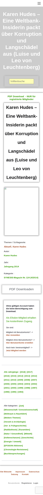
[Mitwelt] (28, 434)
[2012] (34, 376)
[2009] (20, 380)
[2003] (27, 384)
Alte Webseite (6, 472)
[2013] (27, 376)
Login (35, 483)
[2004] (20, 384)
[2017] (29, 372)
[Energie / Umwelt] (12, 441)
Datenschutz (34, 472)
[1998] (27, 388)
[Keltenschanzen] (12, 438)
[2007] (34, 380)
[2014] (20, 376)
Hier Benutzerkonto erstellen (19, 343)
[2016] (7, 376)
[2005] (13, 384)
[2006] (7, 384)
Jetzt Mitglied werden (16, 350)
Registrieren (27, 483)
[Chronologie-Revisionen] (16, 449)
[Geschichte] (27, 438)
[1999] (20, 388)
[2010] (13, 380)
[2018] (23, 372)
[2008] (27, 380)
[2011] (6, 380)
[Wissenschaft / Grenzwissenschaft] (21, 410)
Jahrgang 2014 (11, 266)
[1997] (34, 388)
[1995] (13, 392)
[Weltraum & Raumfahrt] (15, 414)
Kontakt (25, 474)
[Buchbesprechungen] (14, 454)
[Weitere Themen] (12, 418)
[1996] (7, 392)
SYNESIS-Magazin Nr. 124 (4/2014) (21, 277)
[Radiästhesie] (10, 430)
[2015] (13, 376)
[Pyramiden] (24, 430)
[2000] (13, 388)
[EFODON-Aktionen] (13, 446)
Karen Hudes (19, 246)
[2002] (34, 384)
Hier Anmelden (13, 335)
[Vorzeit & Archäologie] (15, 422)
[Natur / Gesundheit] (13, 434)
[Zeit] (21, 406)
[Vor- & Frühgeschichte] (15, 426)
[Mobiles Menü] (39, 3)
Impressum (20, 472)
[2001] (7, 388)
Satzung (14, 474)
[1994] (20, 392)
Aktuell (7, 246)
